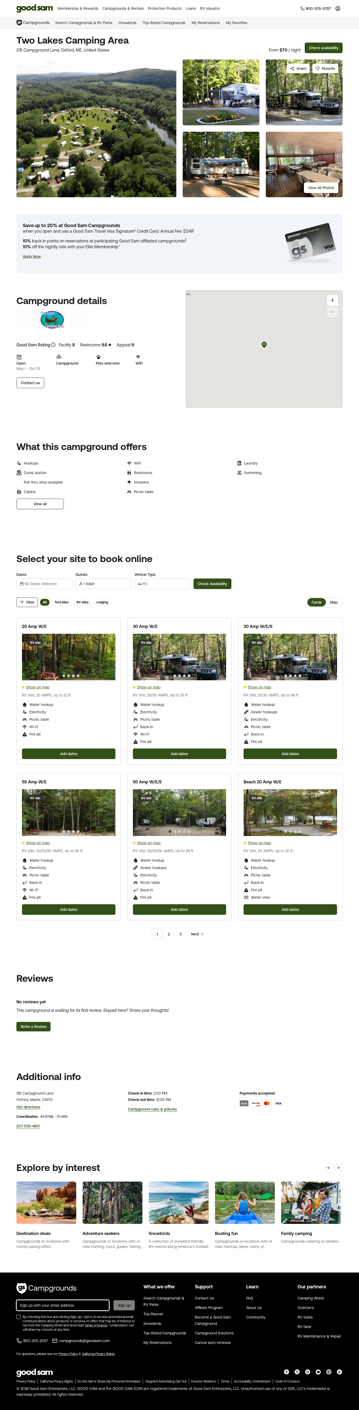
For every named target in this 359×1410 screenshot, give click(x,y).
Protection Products (165, 8)
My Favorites (236, 23)
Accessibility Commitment (252, 1381)
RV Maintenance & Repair (319, 1336)
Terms (225, 1381)
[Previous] (329, 1168)
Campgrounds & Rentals (123, 8)
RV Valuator (210, 8)
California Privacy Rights (98, 1354)
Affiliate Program (209, 1308)
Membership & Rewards (78, 8)
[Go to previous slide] (28, 657)
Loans (191, 8)
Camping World (311, 1298)
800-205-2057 (35, 1341)
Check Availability (212, 584)
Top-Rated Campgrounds (164, 23)
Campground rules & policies (152, 1109)
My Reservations (206, 23)
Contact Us (204, 1298)
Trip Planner (153, 1314)
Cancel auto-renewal (213, 1342)
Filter (30, 602)
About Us (254, 1308)
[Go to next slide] (109, 657)
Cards (317, 602)
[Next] (338, 1168)
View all (40, 504)
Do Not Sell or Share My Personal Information (109, 1381)
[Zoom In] (332, 300)
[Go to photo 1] (59, 675)
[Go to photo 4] (73, 675)
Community (256, 1317)
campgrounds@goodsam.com (84, 1341)
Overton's (306, 1308)
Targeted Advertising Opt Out (166, 1381)
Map (334, 602)
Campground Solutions (214, 1333)
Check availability (323, 48)
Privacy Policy (68, 1354)
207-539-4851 (28, 1126)
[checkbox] (18, 1317)
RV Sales (305, 1317)
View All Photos (321, 188)
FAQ (249, 1298)
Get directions (28, 1107)
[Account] (338, 8)
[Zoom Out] (332, 312)
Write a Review (33, 1027)
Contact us (30, 383)
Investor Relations (203, 1381)
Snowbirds (127, 23)
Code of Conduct (287, 1381)
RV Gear (305, 1327)
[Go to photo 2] (63, 675)
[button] (32, 256)
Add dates (68, 754)
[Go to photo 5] (78, 675)
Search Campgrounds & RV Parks (83, 23)
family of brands (96, 1325)
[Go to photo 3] (68, 675)
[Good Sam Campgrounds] (46, 1288)
